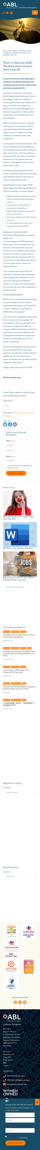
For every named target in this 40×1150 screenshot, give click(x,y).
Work (5, 1060)
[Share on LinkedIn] (15, 424)
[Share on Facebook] (10, 424)
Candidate (15, 632)
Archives (6, 872)
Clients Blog (15, 683)
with (9, 1060)
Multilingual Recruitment (12, 1037)
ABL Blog (16, 413)
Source (5, 406)
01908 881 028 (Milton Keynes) (18, 1080)
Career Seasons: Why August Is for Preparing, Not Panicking (16, 671)
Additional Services (10, 1043)
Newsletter (7, 416)
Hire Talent (7, 1029)
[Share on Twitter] (5, 424)
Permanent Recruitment (11, 1034)
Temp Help (7, 1057)
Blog (4, 1063)
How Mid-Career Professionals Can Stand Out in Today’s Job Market (19, 636)
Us (12, 1060)
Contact (6, 1066)
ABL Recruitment (10, 5)
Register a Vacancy (9, 1032)
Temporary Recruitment (11, 1040)
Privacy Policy (24, 468)
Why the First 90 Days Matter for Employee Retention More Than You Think (19, 687)
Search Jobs (7, 1046)
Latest (26, 413)
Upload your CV (8, 1054)
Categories (7, 787)
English (23, 632)
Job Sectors (7, 1051)
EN (22, 413)
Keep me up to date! (16, 473)
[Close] (37, 1102)
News (32, 413)
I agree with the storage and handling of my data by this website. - (20, 467)
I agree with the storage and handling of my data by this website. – (19, 1136)
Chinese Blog (15, 700)
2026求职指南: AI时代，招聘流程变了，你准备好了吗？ (20, 704)
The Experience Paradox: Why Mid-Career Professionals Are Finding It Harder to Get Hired (19, 653)
